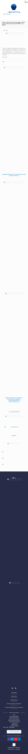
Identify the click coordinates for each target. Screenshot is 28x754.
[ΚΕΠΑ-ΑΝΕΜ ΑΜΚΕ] (14, 7)
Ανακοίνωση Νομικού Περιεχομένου (14, 703)
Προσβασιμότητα (14, 699)
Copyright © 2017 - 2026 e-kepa (14, 747)
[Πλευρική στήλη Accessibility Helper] (26, 1)
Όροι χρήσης (14, 692)
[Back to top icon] (14, 744)
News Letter (4, 57)
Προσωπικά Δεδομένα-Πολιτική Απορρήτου (14, 707)
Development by (11, 749)
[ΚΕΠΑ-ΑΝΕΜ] (14, 428)
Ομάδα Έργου (14, 696)
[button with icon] (8, 739)
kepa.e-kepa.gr (16, 725)
